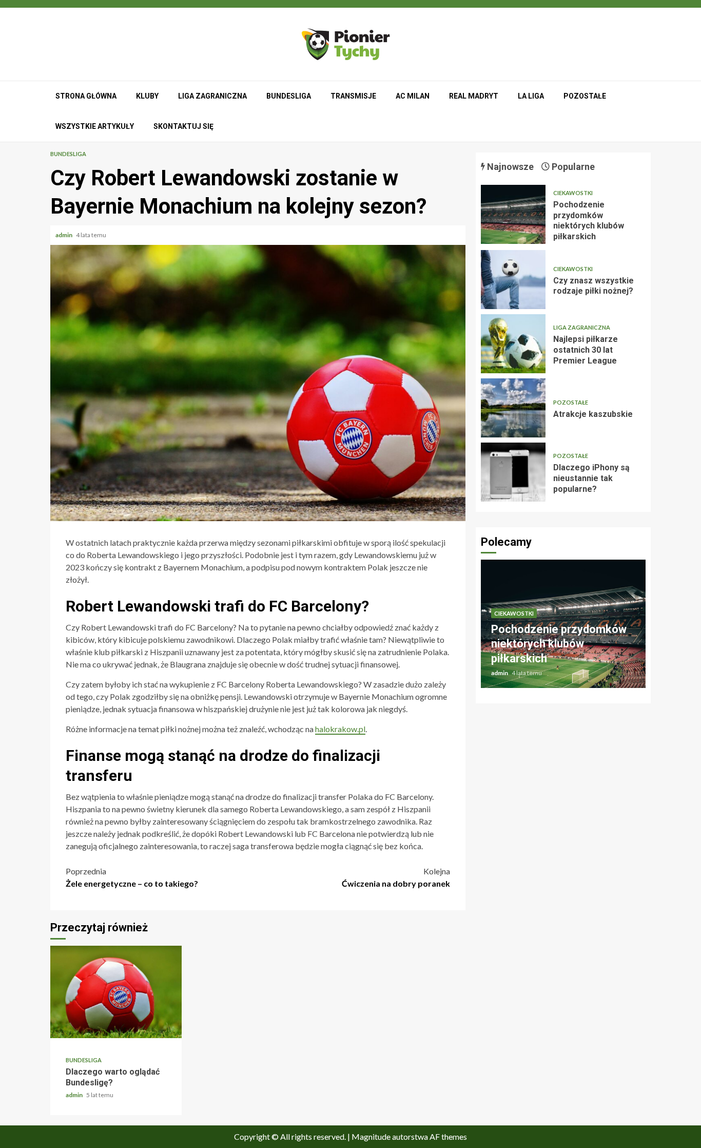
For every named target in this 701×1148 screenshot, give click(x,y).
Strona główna (85, 96)
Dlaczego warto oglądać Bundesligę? (116, 992)
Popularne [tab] (572, 166)
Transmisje (353, 96)
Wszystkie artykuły (94, 126)
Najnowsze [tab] (509, 166)
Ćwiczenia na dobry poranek (396, 877)
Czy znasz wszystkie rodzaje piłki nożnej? (513, 279)
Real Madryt (473, 96)
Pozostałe (584, 96)
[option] (563, 629)
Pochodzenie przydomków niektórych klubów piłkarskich (513, 214)
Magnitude (371, 1136)
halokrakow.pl (340, 729)
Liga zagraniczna (212, 96)
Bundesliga (288, 96)
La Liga (531, 96)
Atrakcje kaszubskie (513, 407)
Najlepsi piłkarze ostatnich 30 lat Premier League (513, 343)
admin (64, 235)
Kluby (147, 96)
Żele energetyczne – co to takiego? (132, 877)
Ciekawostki (573, 193)
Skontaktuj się (183, 126)
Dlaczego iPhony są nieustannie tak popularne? (513, 472)
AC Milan (413, 96)
